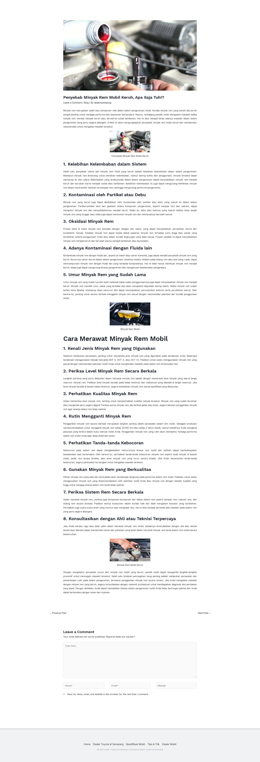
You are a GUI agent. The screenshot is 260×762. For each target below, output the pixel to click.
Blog (86, 102)
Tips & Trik (153, 744)
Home (87, 744)
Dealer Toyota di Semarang (108, 744)
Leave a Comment (72, 102)
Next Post (204, 613)
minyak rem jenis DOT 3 (103, 359)
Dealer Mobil (169, 744)
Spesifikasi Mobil (135, 744)
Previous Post (57, 613)
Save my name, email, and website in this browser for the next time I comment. (107, 694)
